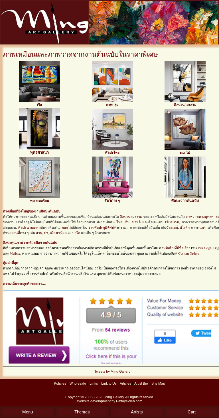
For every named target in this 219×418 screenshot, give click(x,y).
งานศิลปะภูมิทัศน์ (101, 227)
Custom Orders (188, 253)
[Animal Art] (112, 196)
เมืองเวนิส (57, 232)
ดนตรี (201, 227)
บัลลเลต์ (172, 227)
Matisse (15, 253)
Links (94, 383)
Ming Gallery (114, 397)
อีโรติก (185, 227)
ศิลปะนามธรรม (185, 105)
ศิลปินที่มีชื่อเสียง (178, 247)
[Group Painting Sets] (112, 101)
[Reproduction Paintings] (185, 196)
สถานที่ (14, 232)
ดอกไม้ (185, 153)
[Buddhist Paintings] (39, 148)
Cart (192, 411)
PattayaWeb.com (129, 401)
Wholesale (78, 383)
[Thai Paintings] (112, 149)
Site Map (158, 383)
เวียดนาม (172, 222)
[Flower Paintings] (185, 149)
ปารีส (76, 232)
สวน (39, 232)
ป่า (46, 232)
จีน (127, 222)
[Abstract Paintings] (185, 101)
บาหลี (136, 222)
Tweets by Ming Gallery (112, 372)
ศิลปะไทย (112, 153)
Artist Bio (141, 383)
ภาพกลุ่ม (112, 105)
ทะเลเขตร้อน (39, 201)
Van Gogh (205, 247)
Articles (125, 383)
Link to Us (109, 383)
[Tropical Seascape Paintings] (39, 197)
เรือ (39, 105)
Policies (60, 383)
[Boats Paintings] (39, 101)
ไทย (120, 222)
